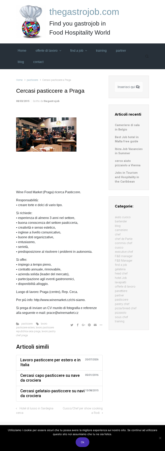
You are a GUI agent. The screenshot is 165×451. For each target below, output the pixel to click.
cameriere (121, 230)
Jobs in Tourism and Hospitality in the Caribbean (127, 177)
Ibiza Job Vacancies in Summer (129, 151)
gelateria (120, 269)
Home (19, 79)
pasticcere (32, 79)
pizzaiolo (120, 312)
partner (119, 295)
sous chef (121, 317)
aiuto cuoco (123, 217)
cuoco (119, 247)
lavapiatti (120, 282)
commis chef (123, 243)
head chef (121, 273)
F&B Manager (123, 260)
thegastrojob (52, 101)
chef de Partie (123, 239)
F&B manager (124, 256)
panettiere (121, 291)
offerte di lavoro (125, 286)
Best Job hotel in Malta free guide (127, 139)
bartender (121, 221)
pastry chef (122, 304)
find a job (121, 265)
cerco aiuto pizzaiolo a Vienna (127, 163)
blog (118, 226)
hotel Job (121, 278)
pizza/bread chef (125, 308)
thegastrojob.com (84, 12)
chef (118, 234)
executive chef (124, 252)
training (119, 321)
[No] (160, 438)
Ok (82, 442)
